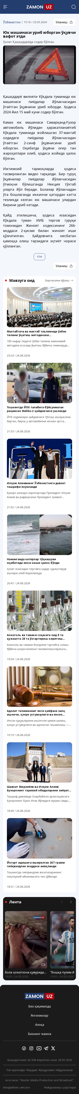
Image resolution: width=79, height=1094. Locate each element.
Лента (15, 902)
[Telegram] (47, 1048)
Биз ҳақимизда (39, 1006)
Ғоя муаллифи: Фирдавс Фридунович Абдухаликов (40, 1070)
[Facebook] (25, 1048)
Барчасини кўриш (57, 280)
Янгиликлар (39, 1015)
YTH (39, 257)
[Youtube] (39, 1048)
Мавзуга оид (22, 280)
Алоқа (39, 1025)
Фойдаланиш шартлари (60, 1087)
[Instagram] (32, 1048)
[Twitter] (54, 1048)
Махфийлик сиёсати (16, 1087)
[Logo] (39, 7)
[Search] (73, 7)
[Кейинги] (71, 902)
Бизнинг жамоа (39, 1034)
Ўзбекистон (12, 22)
